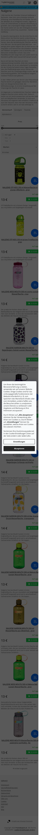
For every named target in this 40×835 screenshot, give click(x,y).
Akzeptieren (19, 448)
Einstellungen (19, 442)
